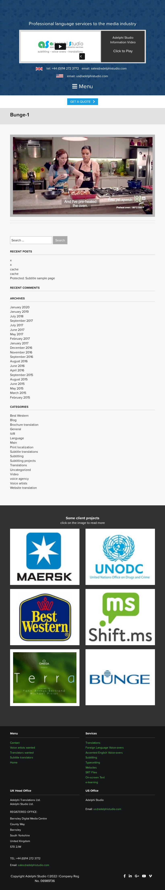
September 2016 (21, 356)
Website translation (23, 487)
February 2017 (20, 338)
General (15, 429)
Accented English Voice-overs (104, 753)
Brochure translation (24, 424)
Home (14, 762)
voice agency (19, 478)
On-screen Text (95, 777)
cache (14, 269)
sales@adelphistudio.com (109, 68)
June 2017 (17, 329)
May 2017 (16, 334)
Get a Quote (80, 101)
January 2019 (19, 311)
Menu (86, 86)
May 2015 (16, 388)
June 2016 (17, 365)
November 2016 (21, 352)
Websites (91, 767)
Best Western (19, 415)
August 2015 (19, 379)
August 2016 (19, 361)
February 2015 (20, 397)
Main (13, 442)
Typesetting (93, 762)
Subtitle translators (21, 757)
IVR (12, 433)
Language (17, 438)
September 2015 (21, 374)
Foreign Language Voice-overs (105, 748)
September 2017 (21, 320)
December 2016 (21, 347)
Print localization (21, 447)
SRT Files (91, 772)
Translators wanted (22, 753)
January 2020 (20, 307)
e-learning (92, 782)
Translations (18, 465)
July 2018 (16, 316)
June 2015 (17, 383)
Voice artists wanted (22, 748)
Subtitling (17, 456)
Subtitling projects (23, 460)
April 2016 (17, 370)
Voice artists (18, 483)
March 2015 (18, 392)
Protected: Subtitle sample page (32, 278)
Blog (13, 419)
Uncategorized (20, 469)
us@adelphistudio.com (92, 76)
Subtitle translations (24, 451)
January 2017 (19, 343)
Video (14, 474)
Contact (15, 743)
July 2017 (16, 325)
